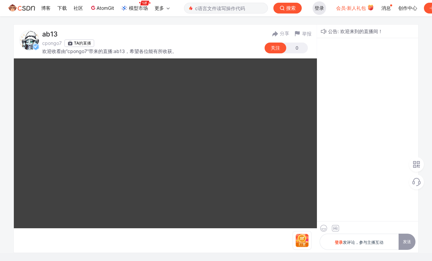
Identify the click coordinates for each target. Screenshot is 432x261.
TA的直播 (82, 43)
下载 (62, 8)
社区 (78, 8)
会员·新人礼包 (351, 8)
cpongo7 (52, 43)
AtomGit (105, 8)
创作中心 (407, 8)
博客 (46, 8)
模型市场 (138, 8)
